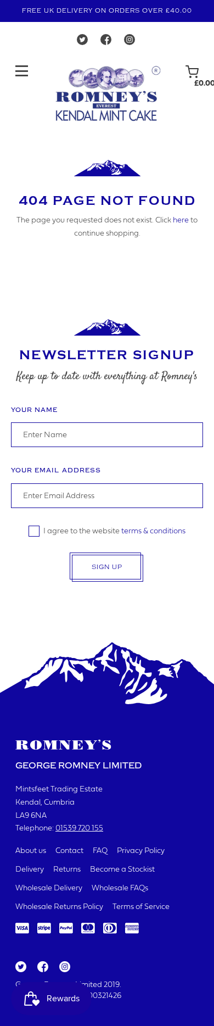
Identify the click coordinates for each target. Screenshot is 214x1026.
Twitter (20, 967)
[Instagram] (129, 42)
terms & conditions (153, 531)
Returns (67, 870)
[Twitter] (82, 42)
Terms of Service (141, 907)
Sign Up (107, 567)
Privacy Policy (141, 851)
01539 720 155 (79, 828)
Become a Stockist (122, 870)
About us (30, 851)
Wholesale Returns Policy (59, 907)
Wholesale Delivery (48, 888)
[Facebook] (105, 42)
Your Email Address (56, 470)
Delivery (29, 870)
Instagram (64, 967)
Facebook (42, 967)
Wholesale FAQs (120, 888)
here (181, 220)
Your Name (34, 410)
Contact (69, 851)
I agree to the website (114, 531)
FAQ (100, 851)
